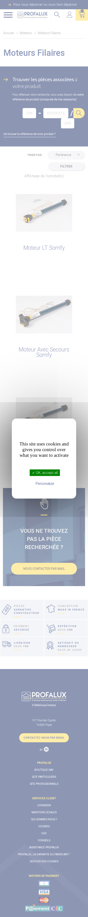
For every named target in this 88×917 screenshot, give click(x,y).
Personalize (45, 483)
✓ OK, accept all (45, 472)
